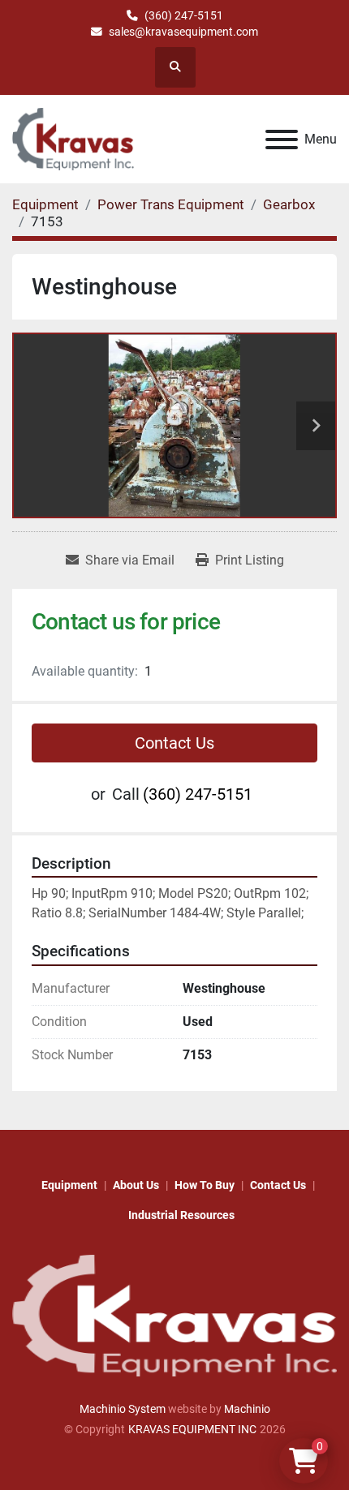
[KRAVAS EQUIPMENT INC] (174, 1314)
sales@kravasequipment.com (183, 31)
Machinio (247, 1408)
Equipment (69, 1185)
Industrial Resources (181, 1215)
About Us (136, 1185)
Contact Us (174, 743)
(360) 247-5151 (183, 15)
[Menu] (281, 139)
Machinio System (123, 1408)
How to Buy (204, 1185)
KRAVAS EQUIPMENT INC (192, 1429)
